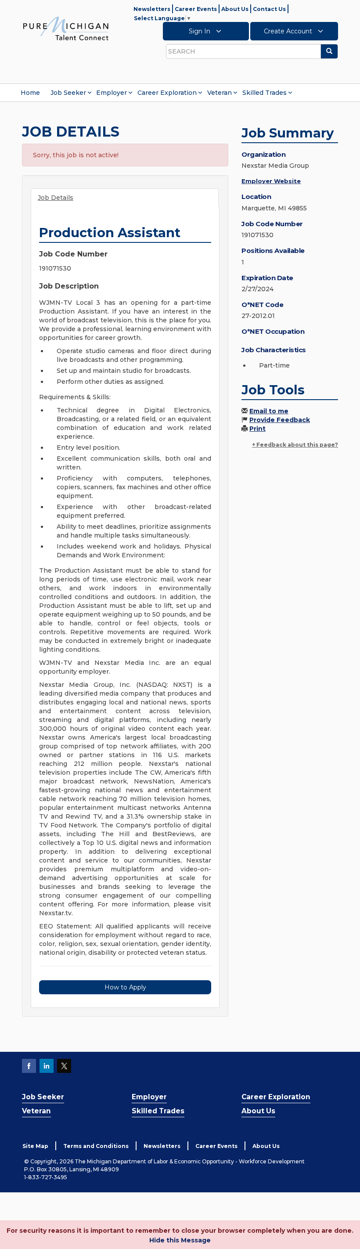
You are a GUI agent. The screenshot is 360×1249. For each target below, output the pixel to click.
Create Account (289, 31)
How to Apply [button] (125, 987)
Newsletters (151, 9)
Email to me (268, 411)
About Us (234, 9)
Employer (111, 93)
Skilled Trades (264, 93)
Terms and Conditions (96, 1146)
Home (30, 93)
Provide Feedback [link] (279, 420)
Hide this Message (180, 1240)
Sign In (200, 31)
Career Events (196, 9)
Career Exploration (167, 93)
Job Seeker (68, 93)
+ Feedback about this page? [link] (295, 444)
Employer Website (271, 180)
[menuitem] (30, 92)
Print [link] (257, 429)
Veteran (219, 93)
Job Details (55, 198)
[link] (66, 28)
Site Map (35, 1146)
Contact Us (269, 9)
